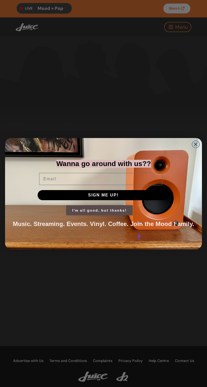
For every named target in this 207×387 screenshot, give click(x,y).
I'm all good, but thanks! (99, 210)
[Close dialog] (195, 144)
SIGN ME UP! (103, 195)
